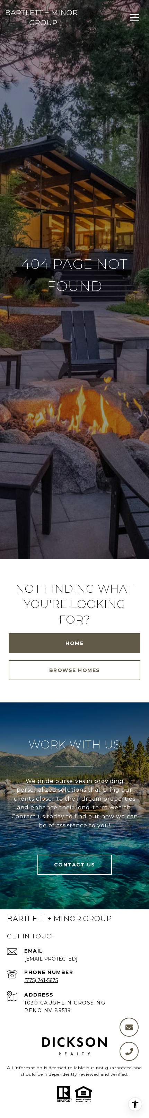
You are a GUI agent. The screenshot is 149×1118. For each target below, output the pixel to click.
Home (74, 643)
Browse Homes (74, 670)
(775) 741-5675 (41, 980)
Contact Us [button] (74, 865)
